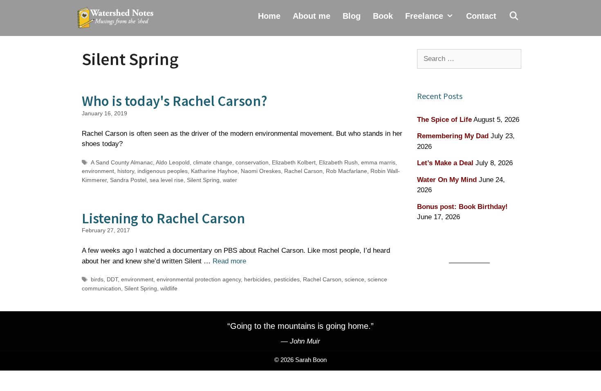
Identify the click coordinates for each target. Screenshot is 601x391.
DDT (112, 279)
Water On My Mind (447, 180)
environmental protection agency (199, 279)
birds (97, 279)
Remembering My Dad (453, 136)
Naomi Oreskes (261, 171)
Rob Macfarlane (346, 171)
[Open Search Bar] (513, 16)
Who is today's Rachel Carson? (174, 101)
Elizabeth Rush (338, 162)
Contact (481, 15)
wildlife (168, 288)
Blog (352, 15)
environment (98, 171)
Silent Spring (203, 180)
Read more (229, 261)
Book (383, 15)
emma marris (378, 162)
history (125, 171)
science (354, 279)
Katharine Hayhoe (214, 171)
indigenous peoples (162, 171)
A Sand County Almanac (122, 162)
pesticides (287, 279)
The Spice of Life (444, 120)
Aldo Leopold (173, 162)
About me (311, 15)
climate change (212, 162)
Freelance (424, 15)
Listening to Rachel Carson (163, 218)
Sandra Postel (128, 180)
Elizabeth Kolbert (294, 162)
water (230, 180)
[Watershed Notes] (117, 18)
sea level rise (167, 180)
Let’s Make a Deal (445, 163)
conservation (252, 162)
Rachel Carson (303, 171)
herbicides (257, 279)
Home (269, 15)
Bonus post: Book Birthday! (462, 207)
